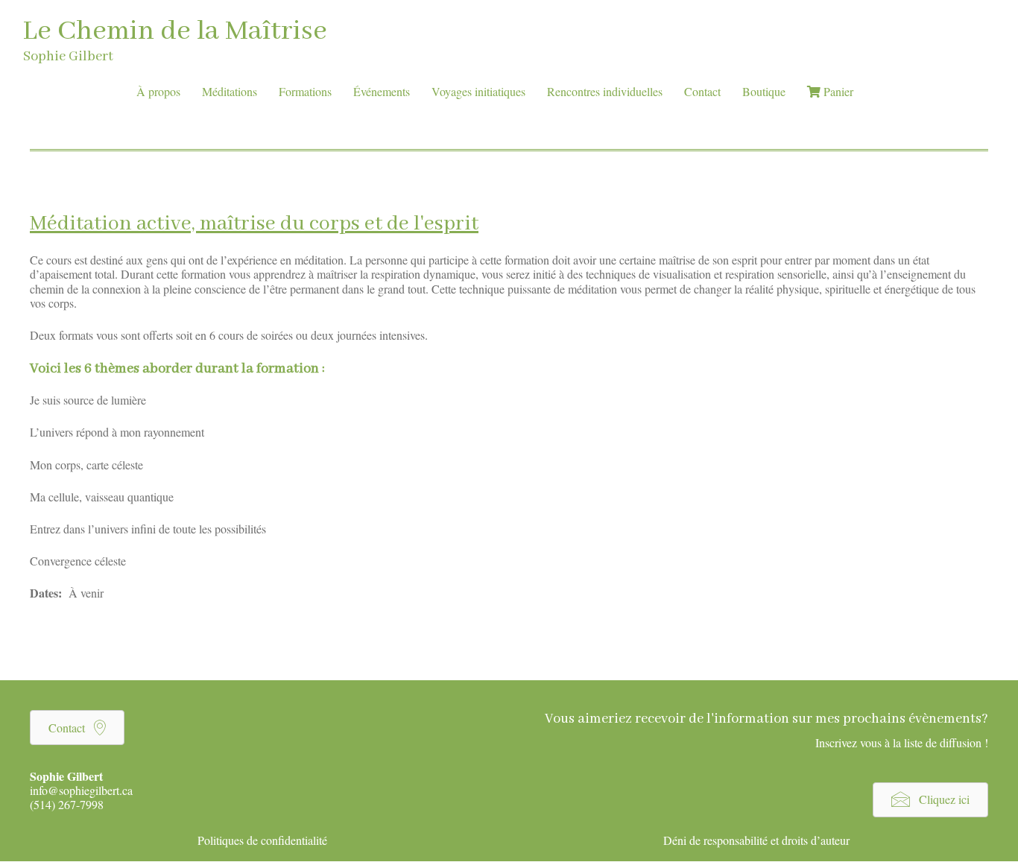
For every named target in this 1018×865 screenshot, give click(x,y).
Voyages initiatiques (478, 91)
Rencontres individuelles (605, 91)
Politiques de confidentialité (262, 840)
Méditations (229, 91)
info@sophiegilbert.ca (81, 790)
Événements (381, 91)
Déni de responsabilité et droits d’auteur (756, 840)
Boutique (763, 91)
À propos (158, 91)
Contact (702, 91)
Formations (305, 91)
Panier (837, 91)
